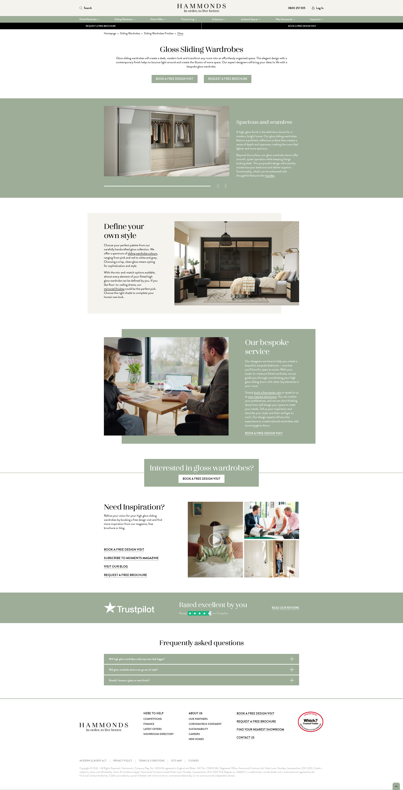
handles (269, 176)
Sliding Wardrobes (124, 19)
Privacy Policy (122, 760)
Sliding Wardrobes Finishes (158, 33)
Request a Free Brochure (101, 26)
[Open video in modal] (215, 539)
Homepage (110, 33)
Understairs (218, 19)
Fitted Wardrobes (88, 19)
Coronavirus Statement (205, 724)
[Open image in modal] (271, 520)
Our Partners (198, 719)
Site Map (176, 760)
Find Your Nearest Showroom (260, 730)
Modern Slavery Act (93, 760)
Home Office (157, 19)
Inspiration (315, 19)
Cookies (193, 760)
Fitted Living (187, 19)
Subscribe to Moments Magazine (131, 558)
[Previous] (218, 186)
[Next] (225, 186)
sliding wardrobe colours (142, 253)
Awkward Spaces (249, 19)
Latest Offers (152, 729)
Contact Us (245, 738)
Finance (148, 724)
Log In (320, 8)
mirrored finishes (114, 289)
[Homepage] (201, 8)
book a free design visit (267, 393)
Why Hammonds (284, 19)
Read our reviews (285, 608)
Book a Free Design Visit (264, 433)
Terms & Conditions (152, 760)
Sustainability (198, 729)
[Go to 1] (157, 186)
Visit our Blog (116, 566)
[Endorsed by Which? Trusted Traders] (311, 721)
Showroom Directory (158, 734)
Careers (194, 734)
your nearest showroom (262, 397)
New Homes (196, 739)
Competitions (152, 719)
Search (88, 8)
